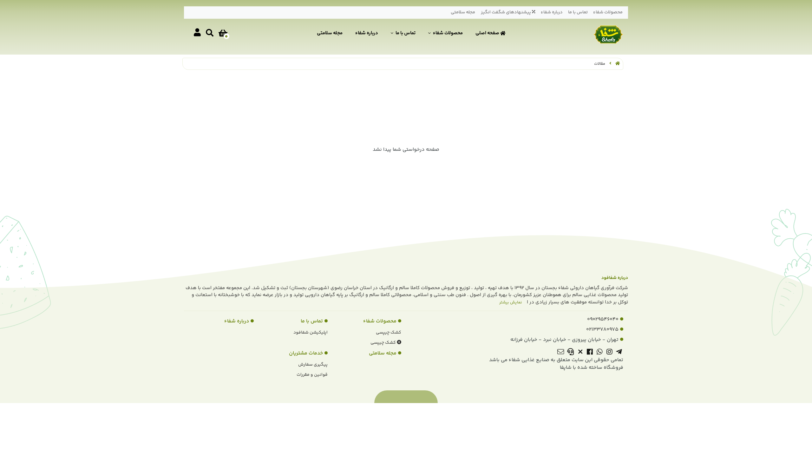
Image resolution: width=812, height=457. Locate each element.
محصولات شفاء (608, 12)
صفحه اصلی (487, 33)
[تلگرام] (619, 352)
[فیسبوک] (590, 352)
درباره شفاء (552, 12)
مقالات (599, 64)
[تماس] (570, 352)
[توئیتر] (580, 352)
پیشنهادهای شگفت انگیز (506, 12)
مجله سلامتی (463, 12)
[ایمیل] (560, 352)
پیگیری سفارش (313, 364)
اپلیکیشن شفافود (310, 332)
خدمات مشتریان (306, 353)
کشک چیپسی (388, 332)
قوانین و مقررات (312, 374)
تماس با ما (578, 12)
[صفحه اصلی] (617, 64)
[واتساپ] (599, 352)
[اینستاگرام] (609, 352)
